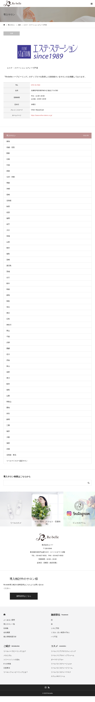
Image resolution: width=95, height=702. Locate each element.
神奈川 (8, 325)
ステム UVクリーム (58, 676)
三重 (8, 425)
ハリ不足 (54, 637)
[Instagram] (45, 687)
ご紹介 (11, 646)
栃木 (8, 283)
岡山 (8, 331)
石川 (8, 354)
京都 (8, 449)
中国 (8, 165)
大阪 (8, 437)
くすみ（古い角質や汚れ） (60, 632)
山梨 (8, 396)
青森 (8, 183)
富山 (8, 366)
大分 (8, 230)
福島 (8, 254)
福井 (8, 431)
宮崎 (8, 260)
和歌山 (8, 402)
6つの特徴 (7, 664)
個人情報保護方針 (9, 637)
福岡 (8, 218)
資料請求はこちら (23, 596)
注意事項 (6, 668)
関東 (8, 153)
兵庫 (11, 33)
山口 (8, 277)
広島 (8, 319)
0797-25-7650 (35, 85)
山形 (8, 242)
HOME (4, 614)
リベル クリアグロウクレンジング (63, 651)
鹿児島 (8, 266)
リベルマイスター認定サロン (17, 461)
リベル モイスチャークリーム (62, 668)
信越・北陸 (10, 147)
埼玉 (8, 307)
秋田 (8, 206)
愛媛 (8, 348)
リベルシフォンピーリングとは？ (15, 672)
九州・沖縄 (10, 177)
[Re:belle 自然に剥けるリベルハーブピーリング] (12, 3)
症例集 (5, 628)
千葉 (8, 336)
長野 (8, 372)
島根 (8, 289)
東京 (8, 313)
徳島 (8, 390)
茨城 (8, 271)
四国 (8, 171)
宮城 (8, 236)
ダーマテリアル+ (57, 659)
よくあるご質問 (9, 620)
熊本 (8, 248)
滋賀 (8, 443)
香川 (8, 378)
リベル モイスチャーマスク (61, 672)
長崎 (8, 195)
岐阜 (8, 384)
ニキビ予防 (55, 628)
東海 (8, 141)
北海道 (8, 200)
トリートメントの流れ (11, 659)
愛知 (8, 407)
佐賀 (8, 212)
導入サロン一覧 (9, 624)
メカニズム (7, 655)
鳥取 (8, 301)
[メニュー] (91, 3)
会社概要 (6, 632)
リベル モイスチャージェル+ (61, 664)
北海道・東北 (11, 455)
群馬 (8, 295)
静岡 (8, 419)
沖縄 (8, 189)
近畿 (8, 159)
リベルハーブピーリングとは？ (14, 651)
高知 (8, 360)
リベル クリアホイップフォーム (62, 655)
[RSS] (49, 687)
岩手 (8, 224)
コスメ (58, 646)
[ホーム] (4, 25)
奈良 (8, 413)
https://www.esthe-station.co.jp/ (41, 115)
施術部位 (59, 614)
